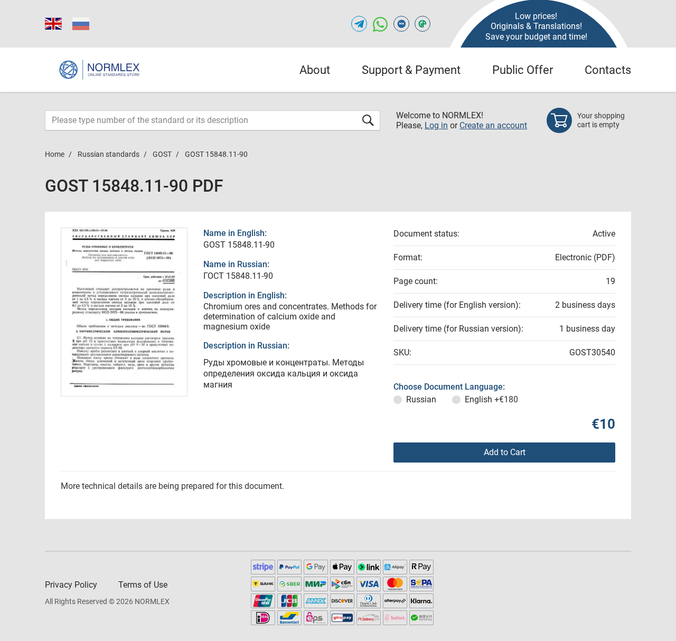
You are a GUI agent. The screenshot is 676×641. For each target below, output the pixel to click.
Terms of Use (142, 585)
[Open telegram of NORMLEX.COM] (359, 24)
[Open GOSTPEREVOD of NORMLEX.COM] (422, 24)
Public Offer (522, 70)
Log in (436, 125)
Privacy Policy (71, 585)
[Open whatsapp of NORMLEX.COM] (380, 24)
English (491, 399)
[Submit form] (368, 120)
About (314, 70)
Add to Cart (504, 452)
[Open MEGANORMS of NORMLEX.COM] (401, 24)
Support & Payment (411, 70)
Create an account (493, 125)
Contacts (608, 70)
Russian (421, 399)
